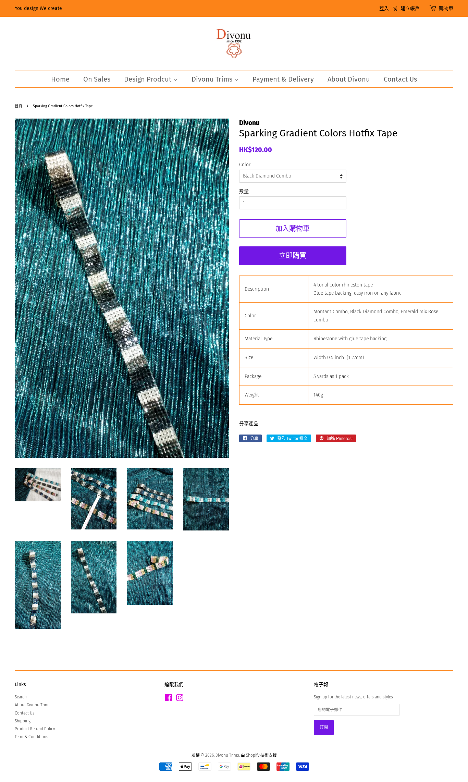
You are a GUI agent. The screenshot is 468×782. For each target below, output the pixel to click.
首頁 (18, 106)
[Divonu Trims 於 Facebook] (168, 699)
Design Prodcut (148, 79)
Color (244, 165)
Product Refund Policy (35, 728)
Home (60, 79)
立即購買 (292, 256)
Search (21, 697)
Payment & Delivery (283, 79)
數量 (244, 191)
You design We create (38, 8)
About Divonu (349, 79)
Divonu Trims (213, 79)
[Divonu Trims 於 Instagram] (179, 699)
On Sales (96, 79)
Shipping (22, 721)
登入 (384, 8)
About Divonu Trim (31, 704)
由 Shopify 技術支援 (259, 755)
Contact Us (400, 79)
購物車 (446, 8)
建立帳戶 (410, 8)
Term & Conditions (31, 736)
